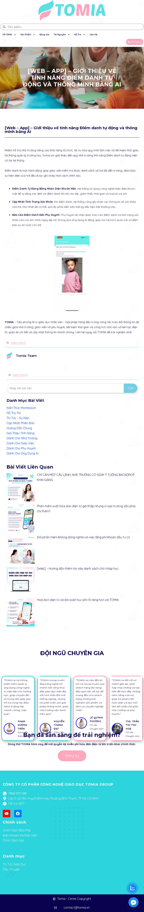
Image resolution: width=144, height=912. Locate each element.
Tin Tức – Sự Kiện (18, 418)
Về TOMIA (7, 34)
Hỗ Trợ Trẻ (14, 413)
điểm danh (18, 343)
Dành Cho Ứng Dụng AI (22, 453)
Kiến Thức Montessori (21, 408)
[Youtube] (6, 813)
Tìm (131, 388)
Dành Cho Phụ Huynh (21, 448)
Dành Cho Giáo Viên (20, 443)
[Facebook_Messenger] (133, 902)
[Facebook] (18, 813)
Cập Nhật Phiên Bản (20, 423)
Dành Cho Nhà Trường (22, 438)
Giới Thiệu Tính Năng (20, 433)
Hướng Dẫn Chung (19, 428)
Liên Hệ (93, 34)
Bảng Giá (44, 34)
